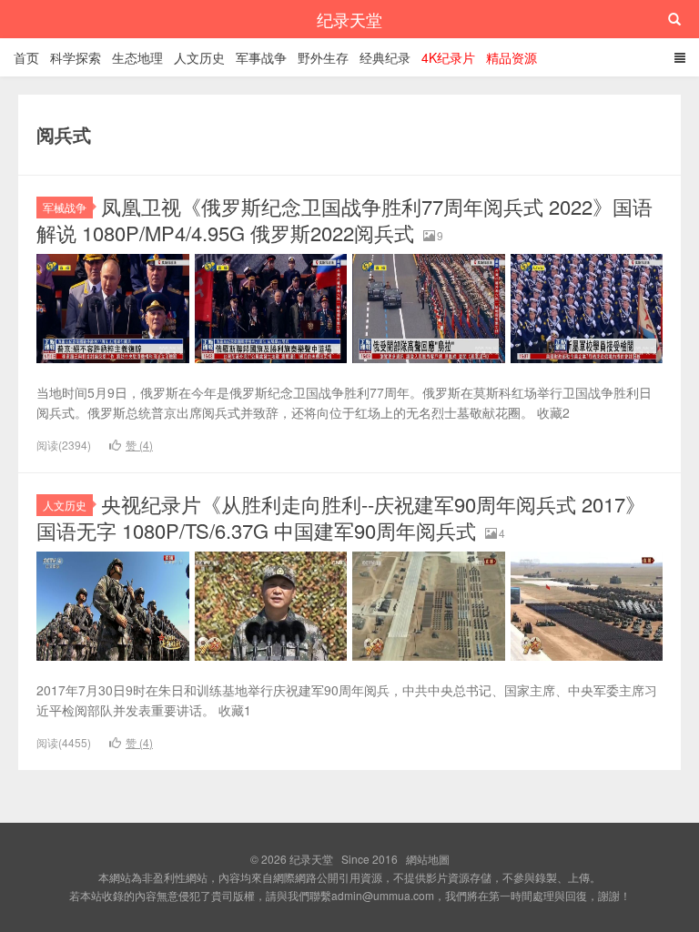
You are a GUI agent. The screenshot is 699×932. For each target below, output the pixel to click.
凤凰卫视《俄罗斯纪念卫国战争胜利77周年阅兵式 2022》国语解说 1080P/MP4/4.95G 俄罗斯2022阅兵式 (344, 219)
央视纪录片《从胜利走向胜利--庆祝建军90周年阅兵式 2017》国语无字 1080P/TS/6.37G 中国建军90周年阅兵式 (340, 517)
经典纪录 (385, 57)
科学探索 (75, 57)
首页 (26, 57)
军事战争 (261, 57)
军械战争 (64, 207)
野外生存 (323, 57)
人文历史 (199, 57)
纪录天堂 (349, 19)
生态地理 (137, 57)
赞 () (139, 444)
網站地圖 (428, 858)
